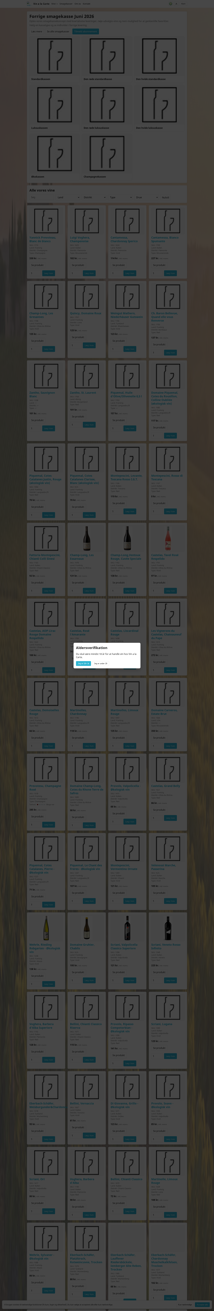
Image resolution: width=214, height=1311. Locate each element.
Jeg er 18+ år (83, 663)
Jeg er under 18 (100, 663)
